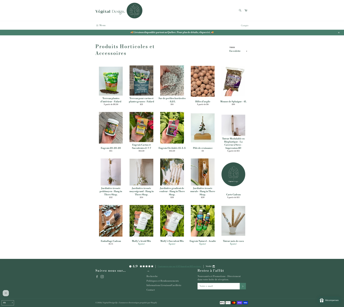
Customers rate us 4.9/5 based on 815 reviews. (179, 266)
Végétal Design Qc (110, 302)
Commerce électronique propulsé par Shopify (138, 302)
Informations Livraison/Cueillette (163, 285)
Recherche (152, 276)
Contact (150, 289)
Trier (232, 48)
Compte (245, 25)
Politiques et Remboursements (162, 280)
